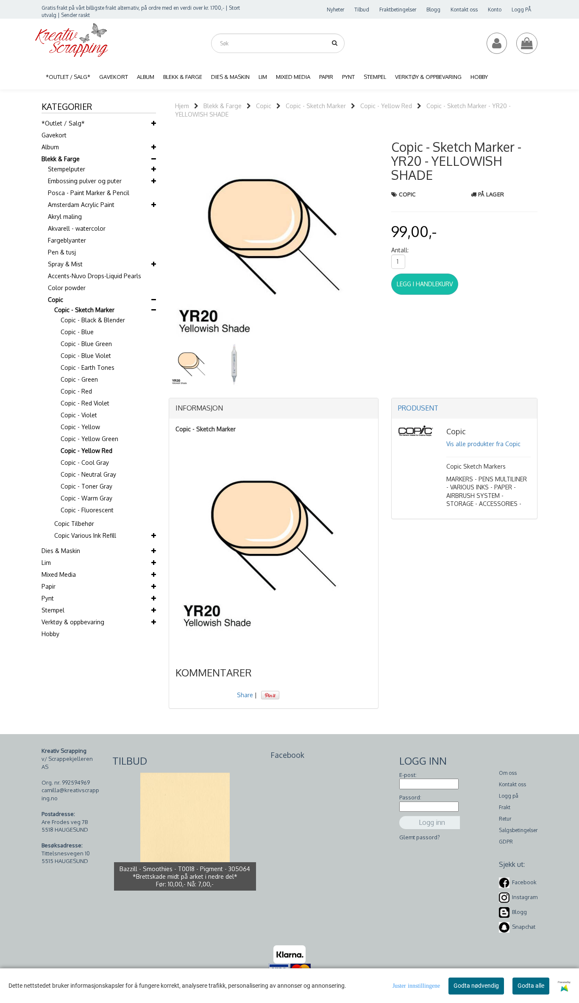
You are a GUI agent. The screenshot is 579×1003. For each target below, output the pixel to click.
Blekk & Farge (61, 158)
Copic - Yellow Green (89, 438)
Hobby (50, 633)
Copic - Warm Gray (86, 498)
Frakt (504, 807)
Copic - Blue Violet (86, 355)
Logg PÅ (521, 9)
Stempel (53, 610)
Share (245, 694)
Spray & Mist (65, 264)
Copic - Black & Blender (93, 320)
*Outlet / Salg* (63, 123)
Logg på (508, 796)
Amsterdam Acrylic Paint (81, 204)
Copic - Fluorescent (87, 510)
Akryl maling (65, 216)
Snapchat (523, 926)
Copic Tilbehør (74, 523)
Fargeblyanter (67, 240)
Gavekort (54, 135)
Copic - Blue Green (86, 343)
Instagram (524, 897)
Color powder (67, 287)
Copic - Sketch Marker (84, 309)
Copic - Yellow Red (86, 450)
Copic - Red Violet (85, 403)
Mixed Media (59, 574)
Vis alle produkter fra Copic (483, 443)
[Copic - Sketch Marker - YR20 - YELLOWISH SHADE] (273, 236)
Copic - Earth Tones (87, 367)
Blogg (433, 9)
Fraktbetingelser (397, 9)
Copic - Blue (77, 331)
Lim (46, 562)
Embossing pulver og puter (85, 180)
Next (389, 236)
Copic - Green (79, 379)
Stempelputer (66, 169)
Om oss (508, 773)
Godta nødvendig (476, 985)
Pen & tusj (62, 252)
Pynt (48, 598)
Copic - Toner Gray (86, 486)
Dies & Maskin (61, 550)
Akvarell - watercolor (77, 228)
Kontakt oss (464, 9)
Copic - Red (76, 391)
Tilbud (361, 9)
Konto (494, 9)
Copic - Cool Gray (85, 462)
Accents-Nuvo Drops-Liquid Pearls (94, 275)
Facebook (524, 882)
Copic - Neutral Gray (88, 474)
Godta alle (531, 985)
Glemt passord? (419, 837)
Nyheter (335, 9)
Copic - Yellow (80, 426)
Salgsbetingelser (518, 830)
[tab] (273, 408)
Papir (49, 586)
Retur (505, 819)
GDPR (506, 841)
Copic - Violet (79, 415)
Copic (55, 299)
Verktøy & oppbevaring (73, 622)
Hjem (182, 105)
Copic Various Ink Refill (85, 535)
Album (50, 147)
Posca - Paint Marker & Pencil (88, 192)
